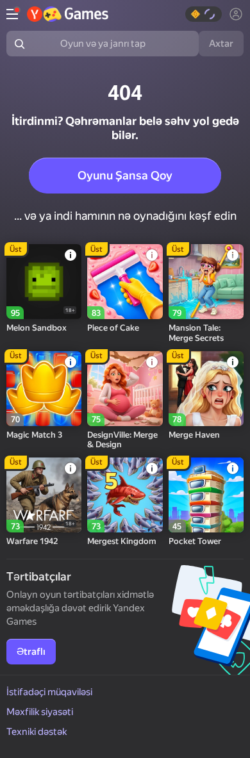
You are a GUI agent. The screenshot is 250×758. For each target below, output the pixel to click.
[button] (203, 14)
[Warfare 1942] (43, 494)
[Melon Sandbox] (43, 281)
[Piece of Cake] (124, 281)
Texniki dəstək (36, 731)
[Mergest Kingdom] (124, 494)
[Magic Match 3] (43, 388)
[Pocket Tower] (206, 494)
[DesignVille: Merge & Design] (124, 388)
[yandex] (68, 14)
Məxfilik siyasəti (39, 712)
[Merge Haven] (206, 388)
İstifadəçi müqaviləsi (49, 692)
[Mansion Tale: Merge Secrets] (206, 281)
